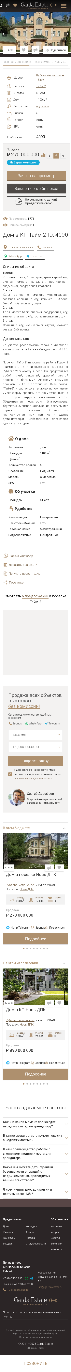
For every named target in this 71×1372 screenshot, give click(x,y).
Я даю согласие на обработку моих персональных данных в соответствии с (37, 774)
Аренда (30, 1232)
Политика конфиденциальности (35, 1337)
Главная (8, 61)
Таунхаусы (9, 1237)
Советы (55, 1237)
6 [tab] (41, 949)
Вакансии (56, 1243)
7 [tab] (44, 949)
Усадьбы (8, 1243)
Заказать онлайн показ (36, 188)
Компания (57, 1226)
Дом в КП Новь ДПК (26, 1010)
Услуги (55, 1232)
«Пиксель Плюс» (35, 1348)
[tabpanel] (35, 888)
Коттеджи (31, 1226)
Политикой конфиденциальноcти (33, 778)
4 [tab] (34, 949)
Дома (60, 61)
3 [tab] (31, 949)
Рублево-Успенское (20, 885)
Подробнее (35, 939)
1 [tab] (24, 949)
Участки (8, 1232)
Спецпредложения (36, 1243)
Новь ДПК (27, 889)
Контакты (57, 1249)
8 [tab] (48, 949)
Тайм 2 (41, 86)
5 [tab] (37, 949)
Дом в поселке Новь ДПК (31, 874)
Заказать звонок (19, 1289)
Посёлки (31, 1237)
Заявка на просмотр (36, 175)
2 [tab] (27, 949)
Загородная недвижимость (35, 61)
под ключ (42, 106)
